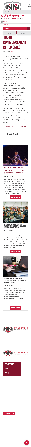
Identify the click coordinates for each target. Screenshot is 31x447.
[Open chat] (26, 442)
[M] (29, 4)
